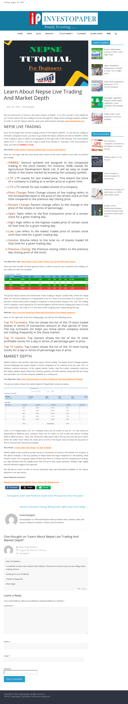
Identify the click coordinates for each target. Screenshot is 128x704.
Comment (9, 605)
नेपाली (108, 33)
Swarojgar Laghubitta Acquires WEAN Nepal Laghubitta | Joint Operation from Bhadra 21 (113, 103)
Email (7, 656)
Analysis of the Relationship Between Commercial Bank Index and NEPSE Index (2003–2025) (114, 210)
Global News (96, 33)
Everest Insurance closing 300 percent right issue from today (54, 506)
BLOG (38, 33)
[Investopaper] (64, 12)
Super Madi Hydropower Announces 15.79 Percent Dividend (114, 84)
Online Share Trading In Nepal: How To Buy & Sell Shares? (40, 149)
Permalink (24, 553)
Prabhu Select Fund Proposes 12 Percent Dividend (112, 116)
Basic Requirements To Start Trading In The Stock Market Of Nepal (52, 379)
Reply (83, 588)
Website (7, 669)
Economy (81, 33)
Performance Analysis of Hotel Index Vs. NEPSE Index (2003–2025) (114, 192)
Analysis (49, 33)
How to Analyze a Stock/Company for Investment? (112, 176)
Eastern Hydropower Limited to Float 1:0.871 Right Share (113, 52)
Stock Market (66, 33)
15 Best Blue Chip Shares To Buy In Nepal (32, 447)
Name (7, 641)
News (29, 33)
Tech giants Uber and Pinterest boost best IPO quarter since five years (43, 495)
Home (20, 33)
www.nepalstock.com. (75, 121)
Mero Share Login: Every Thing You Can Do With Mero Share (48, 261)
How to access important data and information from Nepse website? (44, 312)
